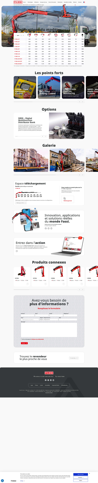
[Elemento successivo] (82, 102)
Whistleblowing (64, 385)
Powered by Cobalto (49, 392)
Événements (60, 2)
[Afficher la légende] (15, 35)
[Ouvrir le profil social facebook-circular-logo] (46, 228)
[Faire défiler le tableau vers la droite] (24, 35)
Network (75, 2)
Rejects (80, 480)
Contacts (80, 2)
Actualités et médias (68, 2)
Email (50, 313)
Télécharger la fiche (20, 202)
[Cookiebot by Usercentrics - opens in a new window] (13, 481)
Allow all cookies (81, 474)
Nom (36, 313)
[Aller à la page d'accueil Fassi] (18, 2)
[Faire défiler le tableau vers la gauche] (21, 35)
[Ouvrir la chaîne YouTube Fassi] (17, 251)
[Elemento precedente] (79, 102)
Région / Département (45, 317)
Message (23, 321)
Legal (32, 385)
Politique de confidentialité (37, 339)
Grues (24, 2)
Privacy (36, 385)
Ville (60, 317)
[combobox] (30, 319)
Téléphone (66, 313)
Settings (21, 480)
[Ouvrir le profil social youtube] (53, 380)
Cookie (41, 385)
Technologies (30, 2)
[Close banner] (89, 473)
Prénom (23, 313)
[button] (2, 480)
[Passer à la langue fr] (84, 2)
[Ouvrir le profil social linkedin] (51, 228)
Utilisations (36, 2)
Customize (80, 477)
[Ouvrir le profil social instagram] (49, 228)
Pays (22, 317)
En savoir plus (73, 358)
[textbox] (30, 319)
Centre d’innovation (52, 2)
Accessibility (47, 385)
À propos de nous (43, 2)
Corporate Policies (55, 385)
